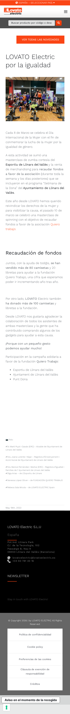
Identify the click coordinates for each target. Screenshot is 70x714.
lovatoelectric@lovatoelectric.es (34, 557)
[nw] (29, 588)
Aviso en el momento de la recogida (31, 700)
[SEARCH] (59, 23)
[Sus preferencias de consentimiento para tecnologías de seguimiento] (6, 707)
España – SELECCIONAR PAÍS (35, 2)
